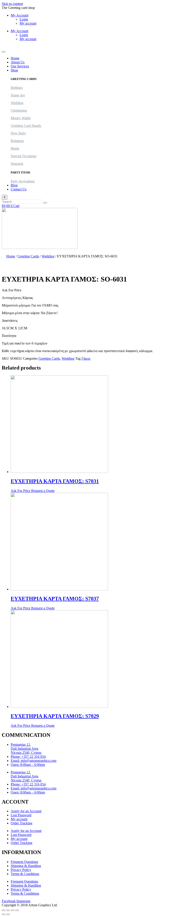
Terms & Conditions (25, 874)
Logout (7, 46)
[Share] (12, 910)
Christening (19, 110)
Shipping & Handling (26, 866)
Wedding (17, 103)
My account (28, 23)
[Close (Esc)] (17, 910)
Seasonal (17, 163)
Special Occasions (23, 156)
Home (15, 58)
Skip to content (12, 4)
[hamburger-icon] (3, 51)
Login (24, 19)
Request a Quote (43, 491)
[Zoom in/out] (3, 910)
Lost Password (21, 815)
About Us (17, 62)
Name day (18, 95)
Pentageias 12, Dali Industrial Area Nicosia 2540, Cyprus (26, 748)
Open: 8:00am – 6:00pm (28, 765)
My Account (19, 15)
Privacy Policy (21, 870)
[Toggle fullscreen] (8, 910)
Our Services (20, 66)
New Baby (18, 133)
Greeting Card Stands (26, 125)
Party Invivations (23, 181)
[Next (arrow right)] (8, 914)
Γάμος (85, 358)
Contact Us (18, 189)
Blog (14, 185)
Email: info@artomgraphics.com (33, 760)
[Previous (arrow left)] (3, 914)
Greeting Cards (28, 256)
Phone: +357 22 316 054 (28, 756)
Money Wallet (21, 118)
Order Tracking (21, 823)
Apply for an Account (26, 811)
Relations (17, 141)
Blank (15, 148)
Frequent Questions (24, 862)
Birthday (17, 88)
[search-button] (45, 202)
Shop (14, 70)
